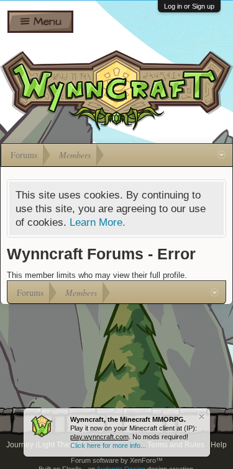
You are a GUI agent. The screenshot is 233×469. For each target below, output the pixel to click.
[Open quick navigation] (221, 155)
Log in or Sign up (189, 6)
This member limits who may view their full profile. (97, 275)
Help (219, 444)
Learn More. (98, 222)
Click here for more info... (108, 445)
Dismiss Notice (201, 416)
